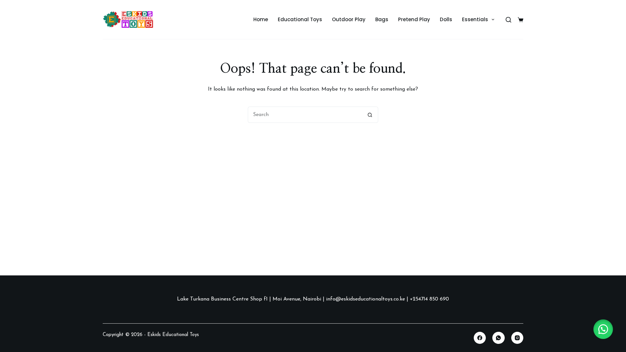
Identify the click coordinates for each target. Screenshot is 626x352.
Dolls (446, 19)
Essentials (475, 19)
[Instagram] (517, 338)
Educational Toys (300, 19)
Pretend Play (414, 19)
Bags (381, 19)
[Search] (508, 19)
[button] (603, 329)
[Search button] (370, 115)
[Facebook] (480, 338)
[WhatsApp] (498, 338)
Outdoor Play (348, 19)
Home (260, 19)
